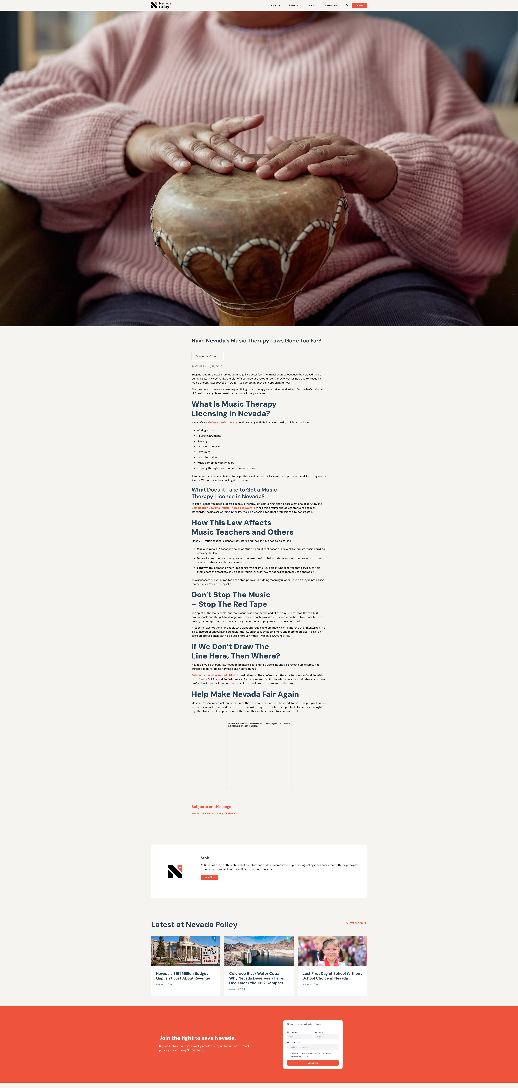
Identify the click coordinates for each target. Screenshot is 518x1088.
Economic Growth (207, 356)
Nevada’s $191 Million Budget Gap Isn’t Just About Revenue (183, 976)
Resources (331, 5)
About (274, 5)
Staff (195, 366)
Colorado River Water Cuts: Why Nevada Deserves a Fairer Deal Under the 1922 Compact (257, 978)
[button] (347, 5)
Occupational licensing (211, 813)
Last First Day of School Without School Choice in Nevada (332, 976)
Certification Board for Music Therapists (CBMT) (223, 508)
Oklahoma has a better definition (213, 675)
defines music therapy (223, 422)
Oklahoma (230, 813)
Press (292, 5)
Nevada (195, 813)
